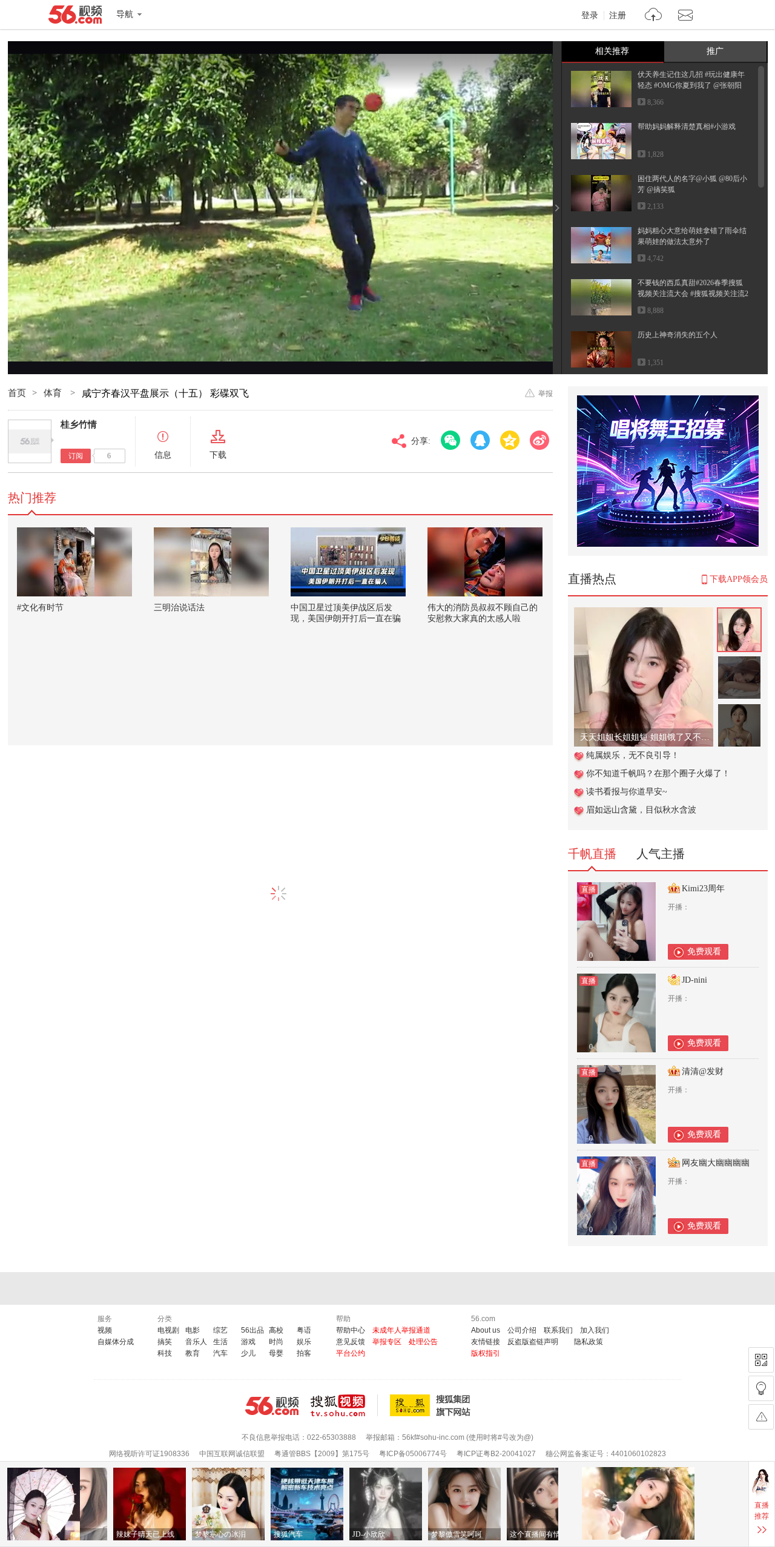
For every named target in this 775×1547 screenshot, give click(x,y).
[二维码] (761, 1360)
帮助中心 (350, 1330)
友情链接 (485, 1342)
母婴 (276, 1353)
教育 (192, 1353)
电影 (192, 1330)
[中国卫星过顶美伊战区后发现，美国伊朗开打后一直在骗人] (348, 561)
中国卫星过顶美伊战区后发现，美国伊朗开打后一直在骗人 (346, 618)
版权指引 (485, 1353)
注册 (617, 16)
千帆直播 (592, 853)
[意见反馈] (761, 1417)
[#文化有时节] (74, 561)
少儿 (248, 1353)
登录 (589, 16)
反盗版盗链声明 (532, 1342)
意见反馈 (350, 1342)
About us (485, 1330)
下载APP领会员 (739, 579)
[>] (653, 16)
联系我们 (558, 1330)
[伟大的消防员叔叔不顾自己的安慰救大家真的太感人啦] (484, 561)
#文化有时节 (40, 607)
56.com (75, 16)
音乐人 (196, 1342)
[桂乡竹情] (29, 441)
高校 (276, 1330)
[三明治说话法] (211, 561)
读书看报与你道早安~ (626, 791)
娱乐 (304, 1342)
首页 (17, 393)
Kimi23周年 (703, 888)
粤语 (304, 1330)
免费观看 (704, 951)
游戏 (248, 1342)
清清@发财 (703, 1071)
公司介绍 (521, 1330)
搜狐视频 (344, 1405)
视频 (104, 1330)
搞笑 (164, 1342)
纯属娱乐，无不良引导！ (632, 755)
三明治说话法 (179, 607)
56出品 (252, 1330)
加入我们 (594, 1330)
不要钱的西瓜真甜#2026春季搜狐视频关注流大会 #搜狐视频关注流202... (693, 294)
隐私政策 (588, 1342)
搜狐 (432, 1405)
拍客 (304, 1353)
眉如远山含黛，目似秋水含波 (641, 809)
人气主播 (660, 853)
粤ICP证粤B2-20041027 (496, 1454)
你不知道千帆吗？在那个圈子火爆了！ (658, 773)
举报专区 (386, 1342)
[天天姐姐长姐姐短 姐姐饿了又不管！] (643, 613)
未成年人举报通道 (401, 1330)
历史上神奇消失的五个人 (677, 335)
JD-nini (694, 980)
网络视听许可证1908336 (149, 1454)
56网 (271, 1405)
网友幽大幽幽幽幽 (716, 1162)
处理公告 (423, 1342)
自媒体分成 (115, 1342)
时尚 (276, 1342)
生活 (220, 1342)
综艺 (220, 1330)
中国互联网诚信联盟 (232, 1454)
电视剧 (168, 1330)
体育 (54, 393)
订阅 (75, 456)
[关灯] (761, 1388)
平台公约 (350, 1353)
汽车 (220, 1353)
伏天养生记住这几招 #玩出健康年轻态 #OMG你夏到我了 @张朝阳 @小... (691, 85)
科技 (164, 1353)
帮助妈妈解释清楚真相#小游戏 (687, 126)
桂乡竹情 (79, 424)
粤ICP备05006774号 (413, 1454)
